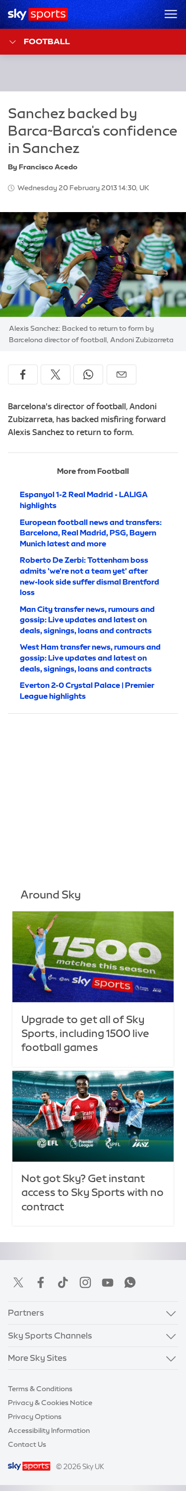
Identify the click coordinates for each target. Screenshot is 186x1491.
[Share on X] (55, 374)
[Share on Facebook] (23, 374)
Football (47, 41)
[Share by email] (121, 374)
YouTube (107, 1282)
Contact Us (27, 1444)
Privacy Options (35, 1416)
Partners (26, 1312)
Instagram (85, 1282)
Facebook (40, 1282)
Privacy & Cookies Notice (50, 1402)
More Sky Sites (37, 1357)
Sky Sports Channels (50, 1335)
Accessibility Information (49, 1430)
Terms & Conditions (40, 1388)
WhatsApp (130, 1282)
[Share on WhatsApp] (88, 374)
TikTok (63, 1282)
